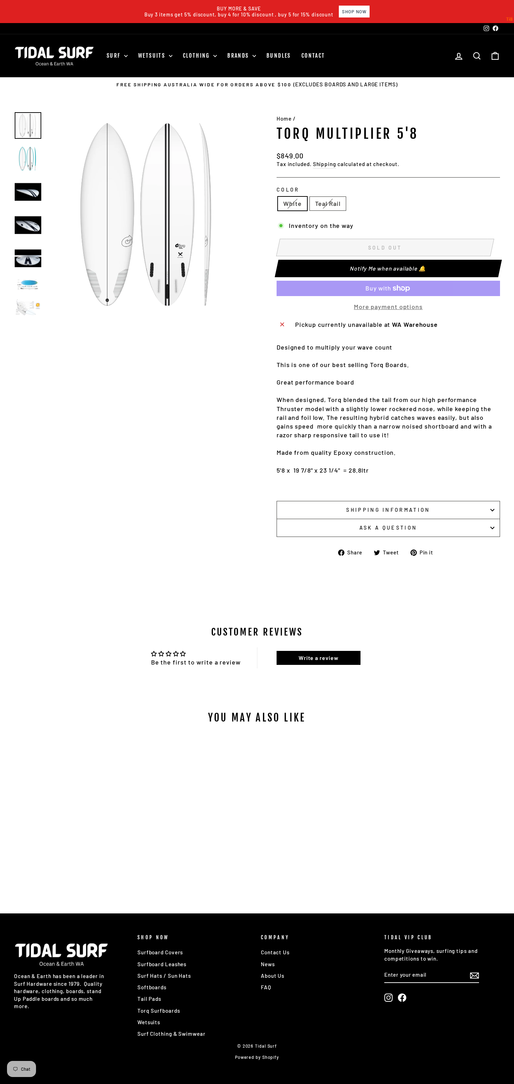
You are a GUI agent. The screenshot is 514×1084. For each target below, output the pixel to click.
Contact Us (275, 952)
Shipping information (388, 510)
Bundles (278, 55)
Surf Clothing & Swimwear (171, 1034)
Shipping (324, 164)
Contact (313, 55)
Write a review (318, 657)
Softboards (151, 987)
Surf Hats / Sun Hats (164, 975)
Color (288, 190)
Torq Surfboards (158, 1010)
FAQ (266, 987)
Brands (239, 55)
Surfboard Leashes (161, 964)
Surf (114, 55)
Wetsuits (152, 55)
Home (284, 118)
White (292, 203)
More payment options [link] (388, 306)
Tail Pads (149, 999)
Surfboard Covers (160, 952)
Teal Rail (328, 203)
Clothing (197, 55)
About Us (272, 975)
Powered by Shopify (257, 1057)
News (268, 964)
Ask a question (388, 528)
